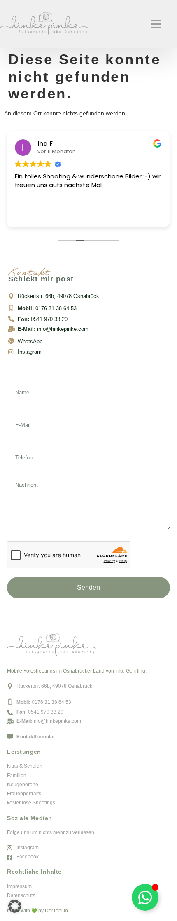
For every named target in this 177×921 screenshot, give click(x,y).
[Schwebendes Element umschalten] (145, 897)
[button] (156, 24)
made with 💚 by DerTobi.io (37, 910)
